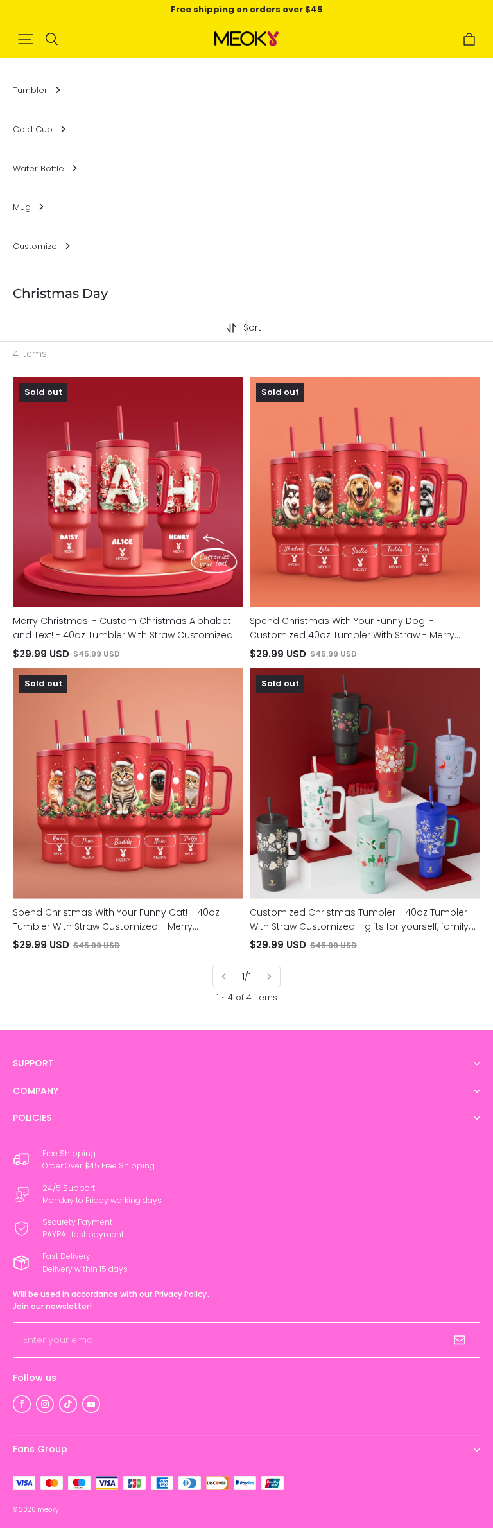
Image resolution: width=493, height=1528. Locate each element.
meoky (47, 1510)
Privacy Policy (181, 1294)
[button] (26, 39)
